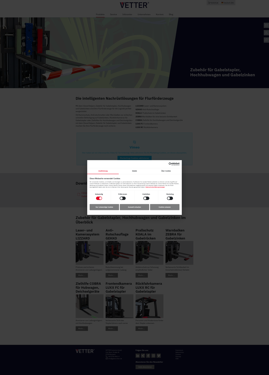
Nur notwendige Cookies (104, 207)
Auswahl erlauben (134, 207)
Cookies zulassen (165, 207)
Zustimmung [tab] (103, 171)
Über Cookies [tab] (166, 171)
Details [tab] (134, 171)
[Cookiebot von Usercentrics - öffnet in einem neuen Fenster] (170, 164)
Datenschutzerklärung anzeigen (155, 187)
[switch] (123, 198)
